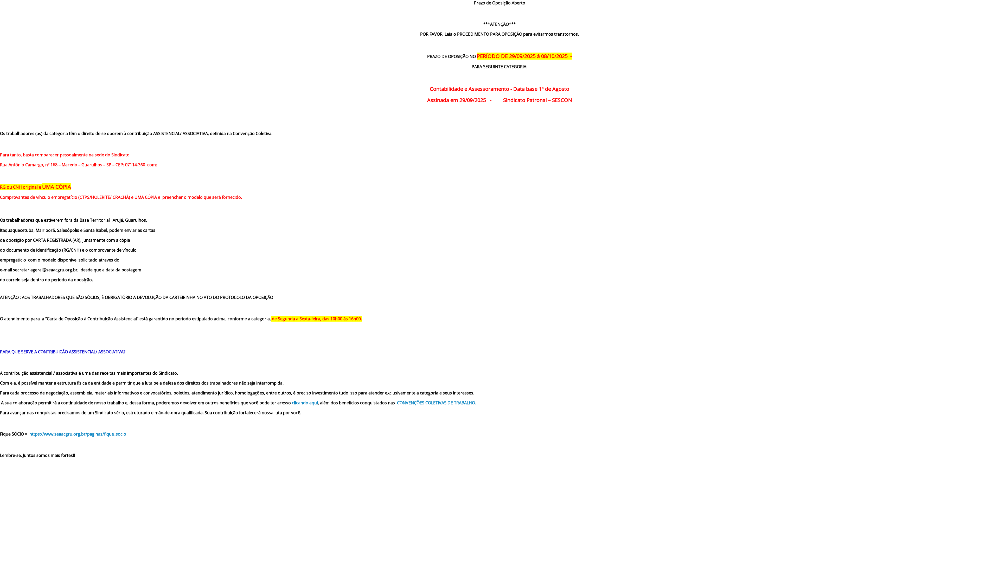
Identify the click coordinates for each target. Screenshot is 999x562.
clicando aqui (305, 403)
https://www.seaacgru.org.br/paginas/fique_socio (77, 434)
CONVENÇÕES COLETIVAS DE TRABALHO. (436, 403)
